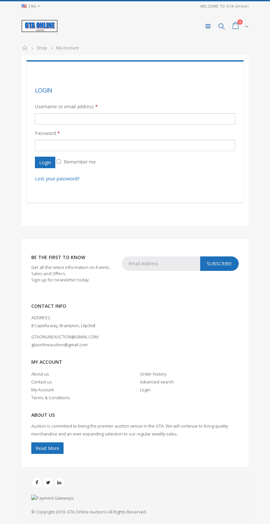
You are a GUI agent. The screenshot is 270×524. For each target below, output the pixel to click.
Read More (47, 448)
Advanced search (157, 382)
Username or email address (66, 106)
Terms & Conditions (50, 398)
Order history (153, 374)
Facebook (37, 482)
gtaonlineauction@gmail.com (59, 345)
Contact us (41, 382)
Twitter (48, 482)
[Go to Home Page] (25, 48)
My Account (42, 390)
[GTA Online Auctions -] (39, 26)
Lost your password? (57, 178)
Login (45, 162)
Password (47, 133)
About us (40, 374)
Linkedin (59, 482)
